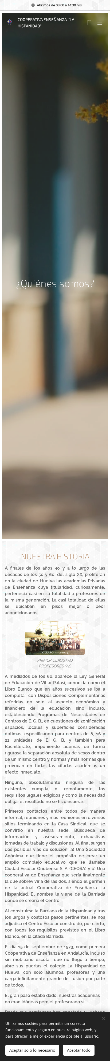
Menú (100, 22)
